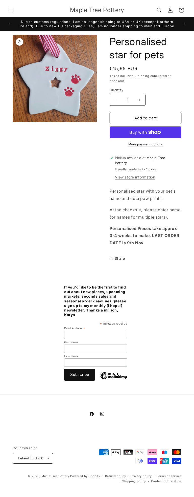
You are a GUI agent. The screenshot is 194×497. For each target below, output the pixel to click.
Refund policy (115, 476)
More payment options (145, 144)
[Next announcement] (184, 24)
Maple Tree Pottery (55, 476)
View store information (135, 177)
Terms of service (169, 476)
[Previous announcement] (9, 24)
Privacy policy (141, 476)
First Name (71, 342)
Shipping (142, 76)
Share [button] (120, 258)
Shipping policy (134, 481)
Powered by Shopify (85, 476)
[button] (10, 10)
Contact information (166, 481)
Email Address (74, 328)
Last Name (71, 356)
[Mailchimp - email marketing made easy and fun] (113, 379)
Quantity (116, 90)
